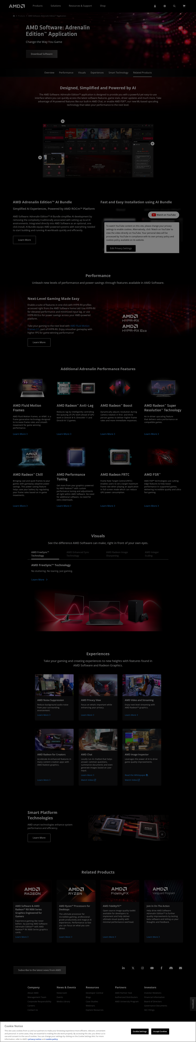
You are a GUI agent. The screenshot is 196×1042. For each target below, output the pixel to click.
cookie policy (52, 1039)
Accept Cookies (160, 1031)
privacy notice (34, 1039)
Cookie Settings (140, 1031)
